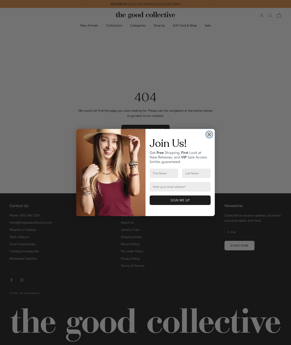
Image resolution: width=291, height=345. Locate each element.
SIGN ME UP (180, 200)
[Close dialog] (209, 134)
